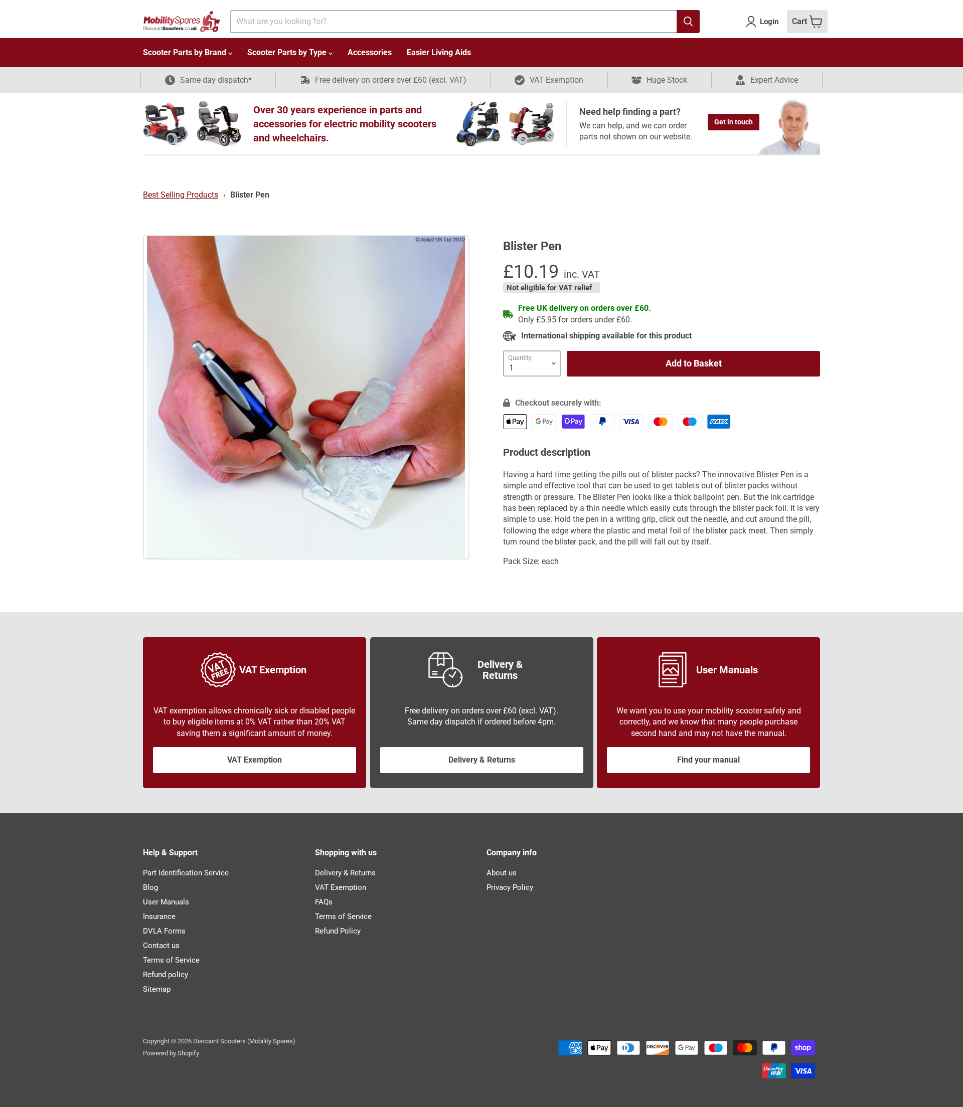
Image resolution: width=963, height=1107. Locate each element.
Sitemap (157, 989)
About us (502, 872)
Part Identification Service (186, 872)
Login (769, 21)
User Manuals (166, 901)
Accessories (370, 52)
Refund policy (165, 974)
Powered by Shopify (171, 1053)
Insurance (159, 916)
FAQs (324, 901)
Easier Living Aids (439, 52)
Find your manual (708, 760)
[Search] (688, 21)
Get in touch (733, 122)
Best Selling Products (180, 195)
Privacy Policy (510, 887)
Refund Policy (338, 931)
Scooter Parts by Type (288, 52)
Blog (150, 887)
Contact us (161, 945)
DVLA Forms (164, 931)
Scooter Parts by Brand (185, 52)
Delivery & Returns (481, 760)
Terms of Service (171, 960)
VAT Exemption (254, 760)
